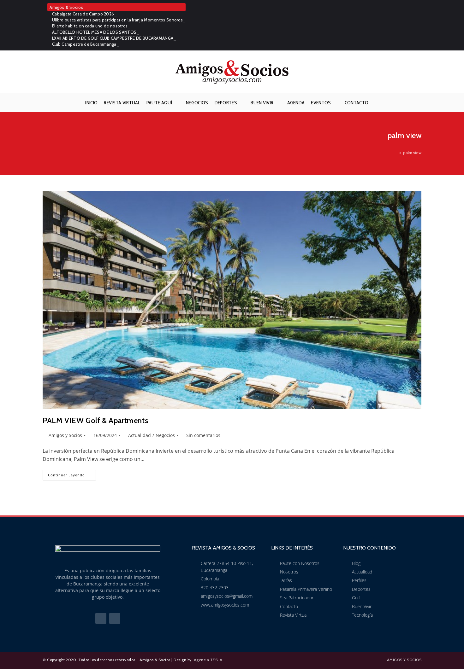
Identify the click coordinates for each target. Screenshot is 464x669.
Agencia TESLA (208, 659)
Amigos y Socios (65, 435)
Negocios (165, 435)
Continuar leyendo (72, 473)
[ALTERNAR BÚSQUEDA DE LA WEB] (377, 102)
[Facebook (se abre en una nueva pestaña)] (409, 25)
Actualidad (139, 435)
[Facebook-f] (100, 618)
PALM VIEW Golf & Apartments (95, 420)
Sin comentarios (203, 435)
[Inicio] (395, 152)
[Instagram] (114, 618)
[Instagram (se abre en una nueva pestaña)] (417, 25)
